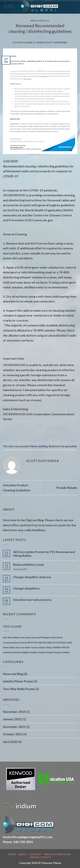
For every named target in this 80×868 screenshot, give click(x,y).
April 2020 (10, 741)
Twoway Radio (38, 647)
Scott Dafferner (56, 42)
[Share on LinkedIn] (57, 432)
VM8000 (24, 652)
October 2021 (12, 734)
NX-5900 (47, 642)
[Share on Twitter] (36, 432)
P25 (54, 642)
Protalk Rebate (66, 487)
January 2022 (12, 719)
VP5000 (33, 652)
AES (5, 637)
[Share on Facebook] (29, 432)
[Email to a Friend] (43, 432)
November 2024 (14, 711)
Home (12, 854)
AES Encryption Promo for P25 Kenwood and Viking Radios (44, 553)
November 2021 (14, 726)
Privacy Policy (40, 857)
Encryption (26, 637)
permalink (71, 446)
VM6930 (7, 652)
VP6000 (49, 652)
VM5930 (65, 647)
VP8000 (65, 652)
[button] (5, 7)
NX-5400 (38, 642)
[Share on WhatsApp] (22, 432)
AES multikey (13, 637)
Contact (35, 854)
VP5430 (41, 652)
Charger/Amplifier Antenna (32, 577)
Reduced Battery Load (28, 564)
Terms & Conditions (57, 854)
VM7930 (16, 652)
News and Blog (39, 20)
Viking (48, 647)
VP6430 (57, 652)
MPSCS (30, 642)
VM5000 (56, 647)
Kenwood (36, 637)
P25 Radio (61, 642)
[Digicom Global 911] (40, 7)
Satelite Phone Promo (18, 681)
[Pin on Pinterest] (50, 432)
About (22, 854)
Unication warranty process (32, 599)
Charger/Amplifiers (26, 588)
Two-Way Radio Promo (19, 689)
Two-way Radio (23, 647)
